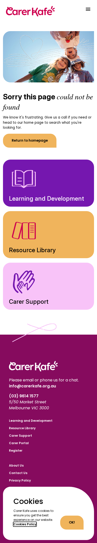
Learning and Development (30, 421)
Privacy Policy (20, 480)
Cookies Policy (24, 524)
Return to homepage (30, 140)
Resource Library (22, 428)
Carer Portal (19, 443)
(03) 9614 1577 (24, 396)
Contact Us (18, 473)
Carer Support (20, 435)
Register (15, 450)
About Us (16, 465)
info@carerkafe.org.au (32, 386)
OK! (72, 522)
